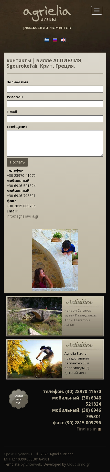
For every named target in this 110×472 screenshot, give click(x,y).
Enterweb (33, 464)
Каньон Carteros (77, 310)
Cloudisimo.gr (78, 464)
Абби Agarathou (77, 320)
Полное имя (17, 82)
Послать (17, 162)
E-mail (12, 111)
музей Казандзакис (80, 315)
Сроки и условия (18, 454)
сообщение (17, 126)
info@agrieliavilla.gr (22, 216)
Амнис (69, 324)
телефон (15, 97)
